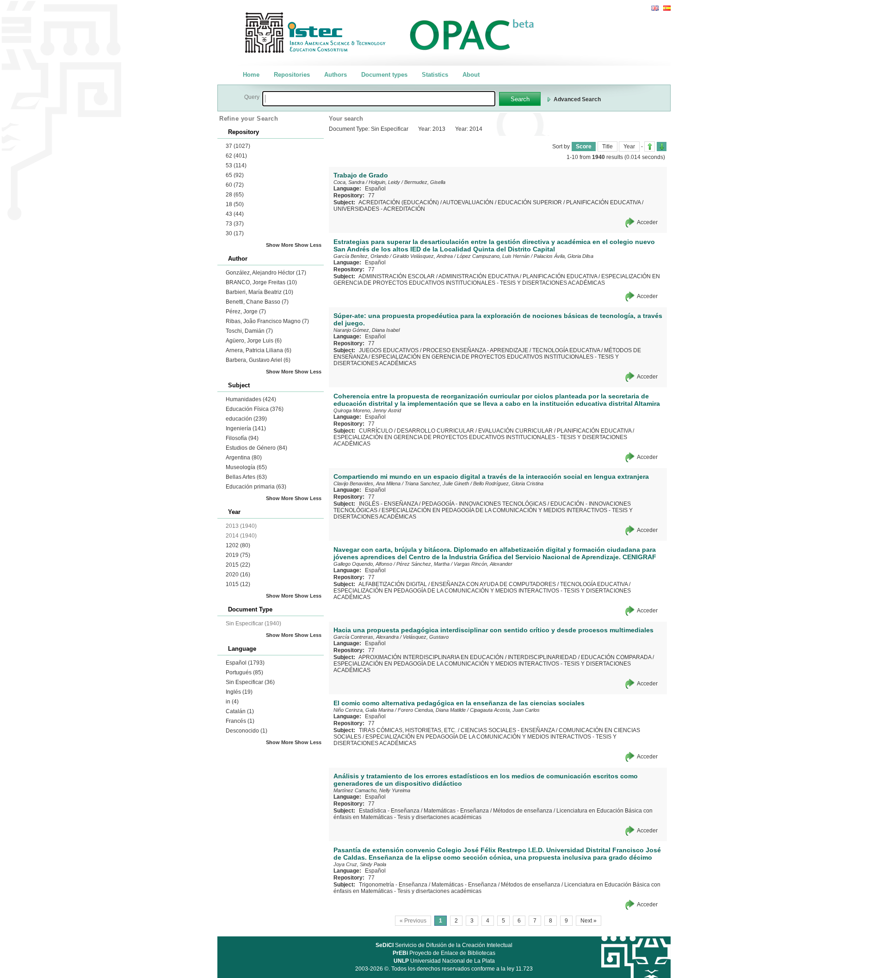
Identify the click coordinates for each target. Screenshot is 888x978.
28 (235, 194)
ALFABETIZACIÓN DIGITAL (392, 584)
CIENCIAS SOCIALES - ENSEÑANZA (508, 730)
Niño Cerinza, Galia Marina (363, 710)
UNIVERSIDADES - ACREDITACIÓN (379, 209)
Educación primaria (256, 486)
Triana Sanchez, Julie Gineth (437, 483)
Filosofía (242, 438)
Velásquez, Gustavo (426, 637)
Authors (335, 74)
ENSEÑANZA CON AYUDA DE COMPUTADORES (493, 584)
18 (235, 204)
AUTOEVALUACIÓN (468, 202)
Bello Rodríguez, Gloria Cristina (508, 483)
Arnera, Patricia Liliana (258, 350)
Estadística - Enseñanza (389, 810)
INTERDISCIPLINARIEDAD (542, 657)
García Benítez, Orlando (360, 256)
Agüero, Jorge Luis (254, 340)
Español (245, 663)
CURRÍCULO (376, 431)
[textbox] (378, 98)
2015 (238, 565)
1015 (238, 584)
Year (629, 146)
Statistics (435, 74)
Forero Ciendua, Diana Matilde (432, 710)
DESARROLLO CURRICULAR (435, 431)
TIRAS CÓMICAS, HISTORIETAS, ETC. (407, 730)
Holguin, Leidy (384, 182)
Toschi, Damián (249, 331)
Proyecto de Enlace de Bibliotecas (444, 953)
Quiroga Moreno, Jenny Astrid (367, 410)
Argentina (244, 457)
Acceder (647, 222)
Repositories (292, 74)
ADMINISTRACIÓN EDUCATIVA (478, 276)
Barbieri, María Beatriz (259, 292)
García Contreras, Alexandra (366, 637)
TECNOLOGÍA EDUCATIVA (566, 350)
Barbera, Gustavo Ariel (258, 360)
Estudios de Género (256, 448)
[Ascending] (649, 146)
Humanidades (251, 399)
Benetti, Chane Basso (257, 302)
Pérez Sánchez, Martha (423, 564)
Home (251, 74)
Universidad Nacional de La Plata (444, 961)
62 (236, 156)
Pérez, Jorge (246, 311)
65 (235, 175)
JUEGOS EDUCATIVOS (389, 350)
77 (371, 195)
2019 (238, 555)
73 (235, 223)
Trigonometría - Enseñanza (393, 884)
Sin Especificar (250, 682)
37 (238, 146)
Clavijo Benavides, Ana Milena (367, 483)
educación (246, 419)
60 (235, 185)
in (232, 701)
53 (236, 165)
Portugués (244, 672)
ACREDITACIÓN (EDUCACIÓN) (398, 202)
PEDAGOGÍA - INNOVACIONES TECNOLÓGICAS (484, 504)
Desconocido (246, 730)
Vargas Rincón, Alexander (483, 564)
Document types (384, 74)
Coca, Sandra (348, 182)
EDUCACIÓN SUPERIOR (530, 202)
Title (607, 146)
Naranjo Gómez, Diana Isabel (366, 330)
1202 (238, 545)
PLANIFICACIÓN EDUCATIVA (603, 202)
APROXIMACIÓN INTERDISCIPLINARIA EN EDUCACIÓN (431, 657)
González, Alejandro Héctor (266, 272)
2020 (238, 574)
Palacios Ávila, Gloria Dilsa (563, 256)
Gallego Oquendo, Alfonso (362, 564)
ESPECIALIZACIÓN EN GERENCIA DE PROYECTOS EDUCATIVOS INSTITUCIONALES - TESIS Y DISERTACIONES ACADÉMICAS (496, 279)
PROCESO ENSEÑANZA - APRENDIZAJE (475, 350)
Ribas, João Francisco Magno (267, 321)
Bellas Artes (246, 477)
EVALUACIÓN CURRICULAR (515, 431)
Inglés (239, 692)
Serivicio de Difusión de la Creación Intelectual (444, 945)
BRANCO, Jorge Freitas (261, 282)
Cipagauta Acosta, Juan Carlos (505, 710)
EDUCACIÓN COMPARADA (616, 657)
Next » (588, 920)
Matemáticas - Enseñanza (456, 810)
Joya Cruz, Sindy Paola (359, 864)
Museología (246, 467)
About (471, 74)
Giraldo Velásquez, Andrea (423, 256)
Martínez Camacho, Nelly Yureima (371, 790)
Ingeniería (246, 428)
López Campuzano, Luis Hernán (493, 256)
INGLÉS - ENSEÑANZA (388, 504)
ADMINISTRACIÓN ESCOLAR (396, 276)
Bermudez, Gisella (424, 182)
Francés (240, 721)
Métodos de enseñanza (522, 810)
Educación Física (255, 409)
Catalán (240, 711)
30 (235, 233)
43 (235, 214)
